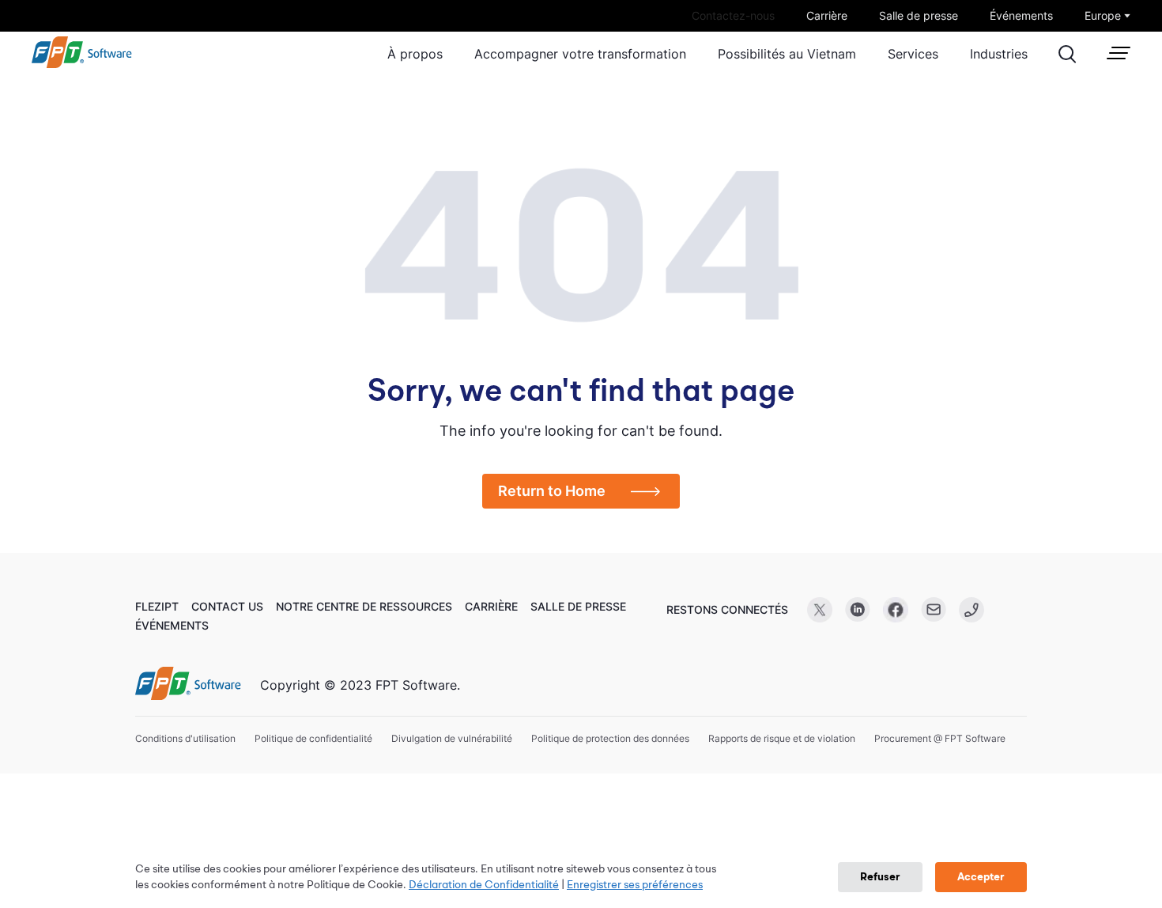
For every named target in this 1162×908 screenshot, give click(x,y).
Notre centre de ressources (364, 606)
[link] (82, 64)
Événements (1021, 15)
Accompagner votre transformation (580, 54)
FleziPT (157, 606)
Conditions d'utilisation (185, 738)
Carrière (826, 15)
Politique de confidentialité (313, 738)
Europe (1103, 15)
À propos (415, 54)
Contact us (227, 606)
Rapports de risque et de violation (781, 738)
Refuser (880, 877)
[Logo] (188, 685)
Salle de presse (918, 15)
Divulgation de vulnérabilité (451, 738)
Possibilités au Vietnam (787, 54)
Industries (999, 54)
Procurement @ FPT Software (939, 738)
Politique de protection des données (610, 738)
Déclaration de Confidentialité (484, 885)
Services (913, 54)
